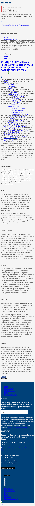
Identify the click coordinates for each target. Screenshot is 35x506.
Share (3, 377)
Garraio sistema (13, 106)
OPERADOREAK (9, 391)
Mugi (6, 493)
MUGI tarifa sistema (18, 108)
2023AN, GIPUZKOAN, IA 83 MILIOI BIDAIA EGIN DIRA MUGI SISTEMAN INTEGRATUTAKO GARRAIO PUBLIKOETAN (17, 66)
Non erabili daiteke (17, 110)
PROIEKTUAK (8, 389)
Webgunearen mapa (11, 499)
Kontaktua (7, 497)
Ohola (13, 104)
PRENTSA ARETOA (10, 40)
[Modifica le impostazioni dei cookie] (1, 502)
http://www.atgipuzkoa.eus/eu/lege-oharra (17, 427)
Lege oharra (8, 489)
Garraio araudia (16, 112)
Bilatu (6, 495)
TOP (2, 504)
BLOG (6, 393)
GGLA (6, 387)
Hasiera (7, 38)
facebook (7, 58)
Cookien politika (9, 491)
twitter (6, 56)
